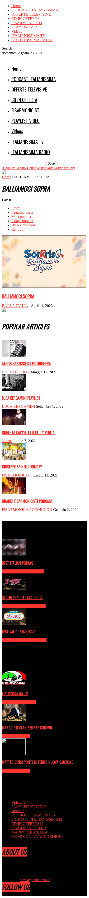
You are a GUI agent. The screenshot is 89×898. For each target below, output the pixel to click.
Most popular (21, 217)
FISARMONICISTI (26, 23)
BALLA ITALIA (15, 306)
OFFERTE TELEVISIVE (31, 14)
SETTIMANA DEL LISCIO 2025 (22, 597)
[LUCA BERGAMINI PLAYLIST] (14, 390)
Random (17, 229)
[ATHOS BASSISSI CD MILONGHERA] (14, 355)
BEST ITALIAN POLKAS (17, 563)
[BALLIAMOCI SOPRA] (44, 286)
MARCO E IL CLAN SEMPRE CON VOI (27, 728)
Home (16, 6)
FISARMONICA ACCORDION (27, 510)
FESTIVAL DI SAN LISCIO (19, 632)
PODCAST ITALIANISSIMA (34, 10)
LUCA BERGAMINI (18, 406)
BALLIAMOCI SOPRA (18, 296)
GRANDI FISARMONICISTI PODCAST (27, 501)
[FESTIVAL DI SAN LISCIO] (14, 623)
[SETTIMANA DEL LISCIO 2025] (14, 589)
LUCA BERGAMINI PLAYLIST (21, 398)
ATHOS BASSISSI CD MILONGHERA (26, 364)
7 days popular (22, 221)
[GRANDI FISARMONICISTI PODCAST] (14, 493)
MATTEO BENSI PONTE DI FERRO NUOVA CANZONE (37, 762)
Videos (16, 31)
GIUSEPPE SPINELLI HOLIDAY (22, 467)
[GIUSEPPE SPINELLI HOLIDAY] (14, 458)
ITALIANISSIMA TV (28, 36)
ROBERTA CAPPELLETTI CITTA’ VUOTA (28, 432)
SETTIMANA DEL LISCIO (24, 606)
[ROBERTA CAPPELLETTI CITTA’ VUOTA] (14, 424)
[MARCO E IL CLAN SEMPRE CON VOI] (14, 719)
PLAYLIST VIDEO (26, 27)
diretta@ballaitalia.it (35, 880)
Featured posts (22, 212)
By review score (23, 225)
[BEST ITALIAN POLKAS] (14, 555)
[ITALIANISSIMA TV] (14, 685)
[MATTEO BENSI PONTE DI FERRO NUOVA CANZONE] (14, 754)
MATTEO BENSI (16, 771)
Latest (15, 208)
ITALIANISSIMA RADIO (32, 40)
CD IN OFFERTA (25, 19)
